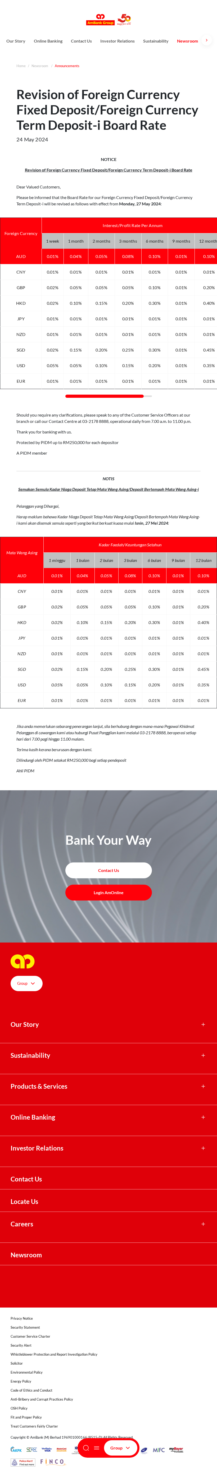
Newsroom (188, 40)
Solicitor (17, 1363)
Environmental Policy (27, 1372)
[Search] (86, 1448)
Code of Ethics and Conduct (31, 1390)
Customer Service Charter (30, 1336)
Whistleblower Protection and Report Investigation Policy (54, 1354)
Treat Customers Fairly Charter (34, 1426)
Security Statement (25, 1327)
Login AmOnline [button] (109, 892)
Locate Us (24, 1201)
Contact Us (81, 40)
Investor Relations (117, 40)
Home (21, 66)
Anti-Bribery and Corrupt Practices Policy (42, 1399)
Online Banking (48, 40)
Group (116, 1447)
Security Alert (21, 1345)
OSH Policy (19, 1408)
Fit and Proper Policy (26, 1417)
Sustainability (156, 40)
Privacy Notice (22, 1318)
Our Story (15, 40)
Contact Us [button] (108, 870)
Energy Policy (21, 1381)
